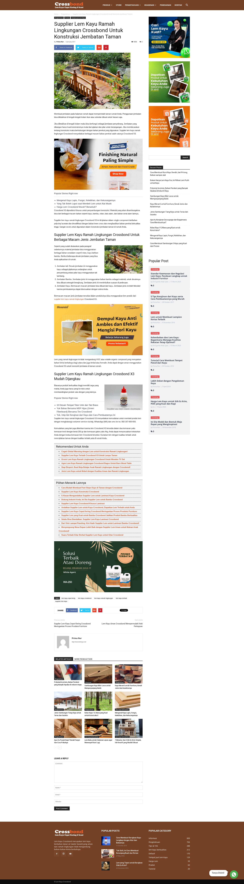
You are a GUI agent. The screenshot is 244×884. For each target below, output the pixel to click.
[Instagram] (63, 853)
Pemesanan (165, 5)
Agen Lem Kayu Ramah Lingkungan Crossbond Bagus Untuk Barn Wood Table (96, 463)
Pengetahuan (132, 5)
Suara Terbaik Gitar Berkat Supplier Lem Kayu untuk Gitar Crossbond (92, 535)
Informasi (88, 682)
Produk (106, 5)
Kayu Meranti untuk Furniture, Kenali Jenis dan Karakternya (169, 205)
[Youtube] (70, 853)
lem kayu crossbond (85, 598)
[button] (187, 5)
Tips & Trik (153, 846)
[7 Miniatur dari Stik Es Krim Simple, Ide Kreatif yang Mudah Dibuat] (129, 728)
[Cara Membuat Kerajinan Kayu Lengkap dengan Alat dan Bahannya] (105, 840)
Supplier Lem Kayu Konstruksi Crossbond (80, 492)
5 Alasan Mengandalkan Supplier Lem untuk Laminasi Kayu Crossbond (92, 495)
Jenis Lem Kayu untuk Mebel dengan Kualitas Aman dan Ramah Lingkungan (95, 471)
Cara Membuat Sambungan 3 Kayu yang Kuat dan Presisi (168, 244)
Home (56, 14)
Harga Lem (153, 861)
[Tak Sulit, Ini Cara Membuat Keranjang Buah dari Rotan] (107, 853)
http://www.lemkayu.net (79, 642)
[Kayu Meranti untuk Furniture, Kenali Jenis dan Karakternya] (129, 673)
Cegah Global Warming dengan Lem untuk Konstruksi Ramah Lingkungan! (94, 451)
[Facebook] (56, 853)
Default (152, 853)
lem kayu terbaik (121, 598)
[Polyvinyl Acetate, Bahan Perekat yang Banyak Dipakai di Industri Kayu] (68, 672)
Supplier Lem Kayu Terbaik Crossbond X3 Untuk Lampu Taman (89, 455)
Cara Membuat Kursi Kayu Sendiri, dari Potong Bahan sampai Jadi (168, 173)
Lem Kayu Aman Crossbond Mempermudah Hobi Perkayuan (122, 625)
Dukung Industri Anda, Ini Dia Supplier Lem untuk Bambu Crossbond (92, 499)
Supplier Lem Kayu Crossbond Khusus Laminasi (83, 503)
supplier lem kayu (61, 601)
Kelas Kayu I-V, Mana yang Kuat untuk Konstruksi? (165, 229)
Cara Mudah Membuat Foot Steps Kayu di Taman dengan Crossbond (91, 488)
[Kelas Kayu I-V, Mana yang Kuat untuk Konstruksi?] (98, 701)
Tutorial (152, 869)
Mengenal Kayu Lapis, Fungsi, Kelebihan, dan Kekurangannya (86, 200)
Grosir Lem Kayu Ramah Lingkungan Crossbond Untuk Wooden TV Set (93, 459)
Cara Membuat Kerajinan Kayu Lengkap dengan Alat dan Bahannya (128, 840)
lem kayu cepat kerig (68, 598)
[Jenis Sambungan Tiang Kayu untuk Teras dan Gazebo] (68, 701)
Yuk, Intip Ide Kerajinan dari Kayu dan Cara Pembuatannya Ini (86, 415)
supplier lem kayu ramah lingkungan (69, 299)
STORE (118, 5)
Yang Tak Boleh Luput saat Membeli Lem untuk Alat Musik (84, 203)
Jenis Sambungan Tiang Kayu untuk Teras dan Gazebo (169, 213)
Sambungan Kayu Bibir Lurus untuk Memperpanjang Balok (164, 197)
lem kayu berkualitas (122, 709)
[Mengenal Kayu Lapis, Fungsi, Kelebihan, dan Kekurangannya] (129, 701)
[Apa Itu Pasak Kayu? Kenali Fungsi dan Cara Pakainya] (68, 728)
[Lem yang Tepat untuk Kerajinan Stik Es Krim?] (105, 865)
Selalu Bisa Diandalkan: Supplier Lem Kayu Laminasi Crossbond (90, 519)
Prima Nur (60, 42)
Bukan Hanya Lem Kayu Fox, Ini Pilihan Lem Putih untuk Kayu (169, 181)
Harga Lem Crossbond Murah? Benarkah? (77, 207)
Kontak (178, 5)
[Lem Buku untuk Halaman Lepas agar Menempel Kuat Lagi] (98, 728)
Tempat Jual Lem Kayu (78, 18)
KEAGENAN (149, 5)
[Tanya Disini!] (233, 874)
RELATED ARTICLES (64, 659)
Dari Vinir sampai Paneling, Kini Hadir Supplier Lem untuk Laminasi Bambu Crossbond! (100, 523)
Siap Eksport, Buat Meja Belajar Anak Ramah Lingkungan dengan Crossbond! (95, 467)
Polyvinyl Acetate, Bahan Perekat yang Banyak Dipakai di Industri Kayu (169, 189)
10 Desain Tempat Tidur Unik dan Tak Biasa (77, 405)
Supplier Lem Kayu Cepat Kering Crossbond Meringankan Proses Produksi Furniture (99, 511)
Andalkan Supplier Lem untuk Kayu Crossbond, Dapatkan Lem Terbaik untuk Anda (98, 507)
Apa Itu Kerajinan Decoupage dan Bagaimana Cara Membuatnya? (168, 221)
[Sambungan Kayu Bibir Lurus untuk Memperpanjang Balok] (98, 673)
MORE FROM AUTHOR (83, 659)
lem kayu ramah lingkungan (103, 598)
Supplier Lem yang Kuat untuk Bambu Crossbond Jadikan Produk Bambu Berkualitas (99, 515)
